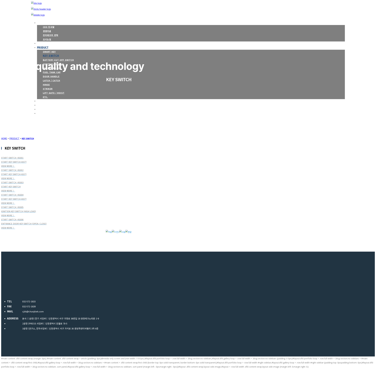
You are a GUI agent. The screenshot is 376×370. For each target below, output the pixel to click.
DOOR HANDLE (51, 76)
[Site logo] (36, 3)
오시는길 (47, 39)
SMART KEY (49, 51)
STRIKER (48, 88)
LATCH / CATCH (51, 80)
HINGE (46, 84)
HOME (4, 138)
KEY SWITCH (51, 55)
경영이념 (47, 31)
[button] (109, 231)
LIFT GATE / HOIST (53, 92)
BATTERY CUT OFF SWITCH (58, 59)
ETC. (45, 96)
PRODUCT (14, 138)
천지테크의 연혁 (50, 35)
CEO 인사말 (48, 26)
